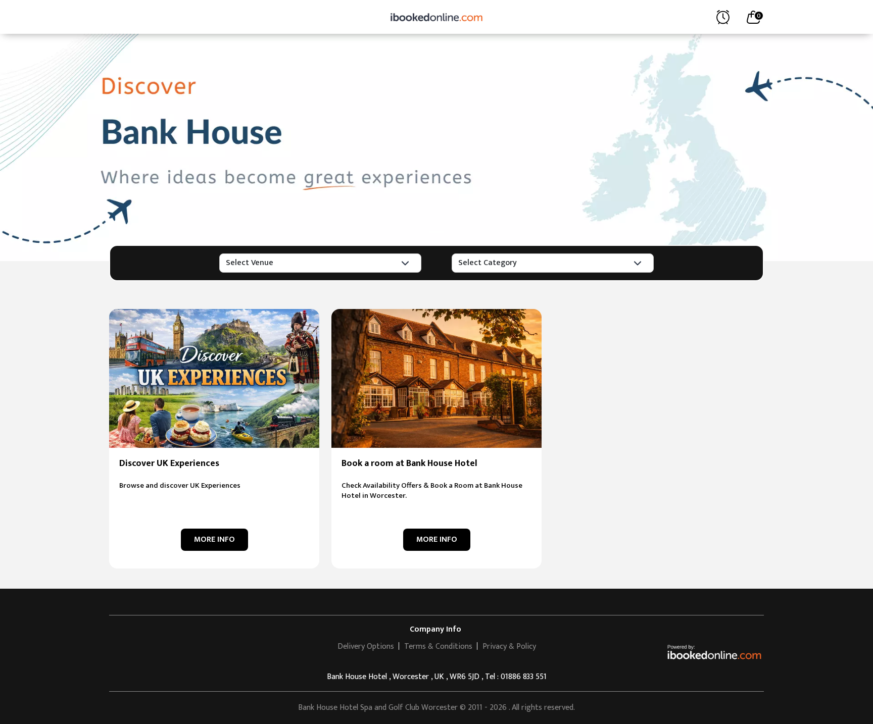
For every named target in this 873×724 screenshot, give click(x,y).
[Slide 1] (436, 232)
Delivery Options (365, 646)
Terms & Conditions (438, 646)
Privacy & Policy (509, 646)
